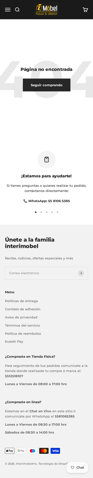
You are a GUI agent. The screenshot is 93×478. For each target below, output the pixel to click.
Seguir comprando (46, 85)
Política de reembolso (23, 333)
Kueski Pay (14, 341)
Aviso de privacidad (21, 317)
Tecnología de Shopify (53, 463)
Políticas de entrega (21, 301)
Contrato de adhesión (22, 309)
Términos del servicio (22, 325)
